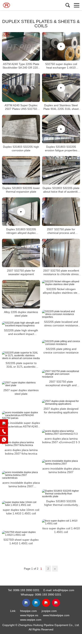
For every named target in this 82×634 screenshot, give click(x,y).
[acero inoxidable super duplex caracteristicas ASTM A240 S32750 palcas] (21, 415)
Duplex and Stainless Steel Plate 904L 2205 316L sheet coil (61, 107)
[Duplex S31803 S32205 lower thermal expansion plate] (21, 170)
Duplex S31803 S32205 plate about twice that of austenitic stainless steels (61, 189)
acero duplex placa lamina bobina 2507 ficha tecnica (21, 451)
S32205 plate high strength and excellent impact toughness (21, 332)
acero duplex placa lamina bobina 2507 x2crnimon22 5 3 (61, 440)
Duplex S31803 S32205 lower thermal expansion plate (21, 189)
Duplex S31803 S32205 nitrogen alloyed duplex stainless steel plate (21, 231)
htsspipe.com (28, 610)
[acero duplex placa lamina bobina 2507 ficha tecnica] (21, 444)
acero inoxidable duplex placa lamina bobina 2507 (61, 470)
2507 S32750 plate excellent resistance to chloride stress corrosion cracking (61, 272)
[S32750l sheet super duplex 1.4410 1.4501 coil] (21, 533)
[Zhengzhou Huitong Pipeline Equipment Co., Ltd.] (21, 5)
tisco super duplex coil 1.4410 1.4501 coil (61, 530)
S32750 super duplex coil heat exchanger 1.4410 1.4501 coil (61, 65)
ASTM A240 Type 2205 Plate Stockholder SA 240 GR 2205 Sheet (21, 65)
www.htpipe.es (29, 615)
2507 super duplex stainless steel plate (21, 392)
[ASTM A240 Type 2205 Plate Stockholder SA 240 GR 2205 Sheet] (21, 46)
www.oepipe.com (30, 619)
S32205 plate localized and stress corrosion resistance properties (61, 323)
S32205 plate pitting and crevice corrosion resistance (61, 350)
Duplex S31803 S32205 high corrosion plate (21, 148)
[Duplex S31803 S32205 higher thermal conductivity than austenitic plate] (61, 493)
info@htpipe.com (63, 590)
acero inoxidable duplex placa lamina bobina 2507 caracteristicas (21, 484)
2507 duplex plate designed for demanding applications (61, 410)
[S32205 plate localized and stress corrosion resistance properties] (61, 314)
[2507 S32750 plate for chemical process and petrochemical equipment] (61, 211)
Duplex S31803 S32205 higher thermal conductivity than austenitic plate (61, 503)
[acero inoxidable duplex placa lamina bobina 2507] (61, 462)
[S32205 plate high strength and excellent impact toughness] (21, 324)
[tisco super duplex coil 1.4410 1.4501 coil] (61, 522)
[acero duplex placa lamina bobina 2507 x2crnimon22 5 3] (61, 432)
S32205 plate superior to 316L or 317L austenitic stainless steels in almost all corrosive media (21, 364)
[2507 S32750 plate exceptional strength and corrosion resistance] (61, 374)
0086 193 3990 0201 (26, 590)
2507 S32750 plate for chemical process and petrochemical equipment (61, 231)
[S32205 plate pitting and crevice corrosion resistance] (61, 343)
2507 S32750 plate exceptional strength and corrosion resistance (61, 383)
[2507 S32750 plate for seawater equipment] (21, 253)
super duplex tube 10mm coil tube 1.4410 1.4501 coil (21, 511)
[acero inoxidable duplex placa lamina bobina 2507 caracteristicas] (21, 475)
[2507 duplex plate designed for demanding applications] (61, 402)
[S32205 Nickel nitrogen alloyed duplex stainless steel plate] (61, 283)
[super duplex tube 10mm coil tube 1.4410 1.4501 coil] (21, 503)
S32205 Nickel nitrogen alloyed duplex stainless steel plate (61, 290)
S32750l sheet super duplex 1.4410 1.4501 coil (21, 541)
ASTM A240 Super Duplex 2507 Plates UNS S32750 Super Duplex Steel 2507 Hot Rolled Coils (21, 107)
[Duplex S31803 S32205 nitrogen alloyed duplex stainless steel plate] (21, 211)
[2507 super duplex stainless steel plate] (21, 384)
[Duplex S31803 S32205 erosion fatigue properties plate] (61, 129)
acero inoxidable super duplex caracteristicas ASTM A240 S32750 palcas (21, 424)
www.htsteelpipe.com (56, 615)
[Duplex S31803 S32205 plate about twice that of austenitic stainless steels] (61, 170)
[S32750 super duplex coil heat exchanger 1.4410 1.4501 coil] (61, 46)
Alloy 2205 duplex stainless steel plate (21, 313)
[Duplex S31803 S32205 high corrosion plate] (21, 129)
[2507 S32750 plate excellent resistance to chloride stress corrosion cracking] (61, 253)
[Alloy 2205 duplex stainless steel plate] (21, 294)
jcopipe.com (49, 610)
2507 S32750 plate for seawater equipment (21, 272)
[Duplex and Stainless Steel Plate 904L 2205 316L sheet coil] (61, 87)
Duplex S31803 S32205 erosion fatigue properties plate (61, 148)
